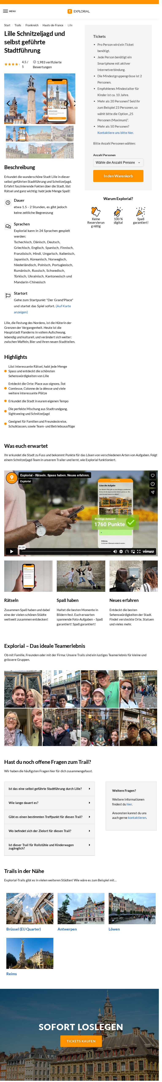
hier (129, 804)
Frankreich (32, 25)
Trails (18, 25)
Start (7, 25)
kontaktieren (137, 817)
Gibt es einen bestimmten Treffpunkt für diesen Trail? (45, 817)
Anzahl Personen (104, 155)
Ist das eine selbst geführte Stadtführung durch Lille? (45, 789)
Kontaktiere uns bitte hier (115, 133)
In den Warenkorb (118, 176)
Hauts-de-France (53, 25)
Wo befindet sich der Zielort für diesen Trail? (40, 831)
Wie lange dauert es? (23, 803)
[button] (49, 789)
